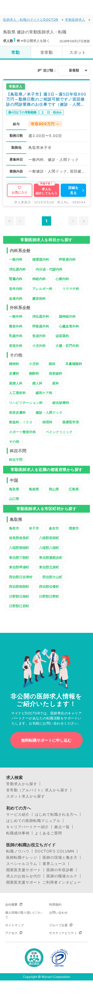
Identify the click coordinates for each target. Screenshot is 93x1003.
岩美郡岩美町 (19, 538)
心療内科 (62, 279)
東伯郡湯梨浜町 (51, 557)
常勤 (15, 52)
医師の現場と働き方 (60, 857)
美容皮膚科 (17, 412)
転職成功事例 (17, 833)
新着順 (74, 70)
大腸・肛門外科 (67, 345)
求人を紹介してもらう (46, 191)
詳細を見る (73, 190)
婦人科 (37, 383)
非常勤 (46, 52)
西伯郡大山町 (52, 577)
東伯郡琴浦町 (19, 567)
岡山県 (54, 489)
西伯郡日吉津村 (21, 577)
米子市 (34, 528)
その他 (14, 441)
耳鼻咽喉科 (73, 364)
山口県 (14, 499)
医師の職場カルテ (62, 876)
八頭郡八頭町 (49, 548)
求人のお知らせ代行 (23, 876)
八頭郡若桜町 (49, 538)
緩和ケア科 (44, 393)
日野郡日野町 (49, 596)
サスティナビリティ (63, 933)
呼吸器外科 (40, 326)
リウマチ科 (70, 288)
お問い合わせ (58, 912)
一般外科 (15, 316)
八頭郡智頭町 (19, 548)
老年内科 (15, 288)
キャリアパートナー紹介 (27, 827)
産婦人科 (15, 383)
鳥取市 (14, 528)
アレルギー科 (42, 288)
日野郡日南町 (19, 596)
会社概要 (11, 904)
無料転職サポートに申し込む (46, 740)
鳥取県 (14, 489)
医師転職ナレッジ (21, 857)
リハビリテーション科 (26, 402)
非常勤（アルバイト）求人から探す (37, 790)
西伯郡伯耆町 (49, 586)
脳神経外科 (67, 316)
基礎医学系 (70, 422)
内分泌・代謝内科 (49, 269)
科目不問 (15, 459)
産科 (55, 383)
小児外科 (39, 345)
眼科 (52, 364)
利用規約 (55, 904)
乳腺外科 (15, 336)
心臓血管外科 (69, 326)
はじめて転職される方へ (56, 814)
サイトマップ (14, 925)
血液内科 (15, 298)
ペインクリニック (59, 432)
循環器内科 (40, 259)
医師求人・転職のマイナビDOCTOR (30, 20)
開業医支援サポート (23, 870)
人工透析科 (17, 393)
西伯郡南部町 (19, 586)
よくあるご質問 (48, 833)
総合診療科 (60, 402)
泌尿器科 (62, 336)
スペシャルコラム (21, 863)
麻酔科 (34, 373)
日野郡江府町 (19, 606)
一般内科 (15, 259)
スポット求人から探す (25, 796)
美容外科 (15, 345)
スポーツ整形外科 (22, 432)
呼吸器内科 (67, 259)
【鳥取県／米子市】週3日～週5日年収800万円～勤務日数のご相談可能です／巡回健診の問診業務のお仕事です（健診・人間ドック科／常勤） (46, 99)
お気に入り (19, 192)
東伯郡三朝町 (19, 557)
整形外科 (15, 326)
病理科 (47, 422)
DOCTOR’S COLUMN (54, 851)
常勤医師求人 (75, 20)
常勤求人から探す (21, 784)
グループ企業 (58, 925)
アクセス (11, 933)
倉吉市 (54, 528)
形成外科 (39, 336)
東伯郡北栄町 (49, 567)
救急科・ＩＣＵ (21, 422)
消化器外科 (40, 316)
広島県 (74, 489)
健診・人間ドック (49, 412)
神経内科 (39, 279)
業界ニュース (54, 863)
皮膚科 (14, 373)
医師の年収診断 (60, 870)
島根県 (34, 489)
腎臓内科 (15, 279)
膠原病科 (39, 298)
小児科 (34, 364)
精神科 (14, 364)
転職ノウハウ (17, 851)
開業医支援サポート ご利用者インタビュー (43, 882)
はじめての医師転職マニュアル (33, 820)
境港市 (74, 528)
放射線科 (55, 373)
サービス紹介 (17, 814)
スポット (77, 52)
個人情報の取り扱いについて (23, 915)
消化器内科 (17, 269)
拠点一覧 (62, 827)
